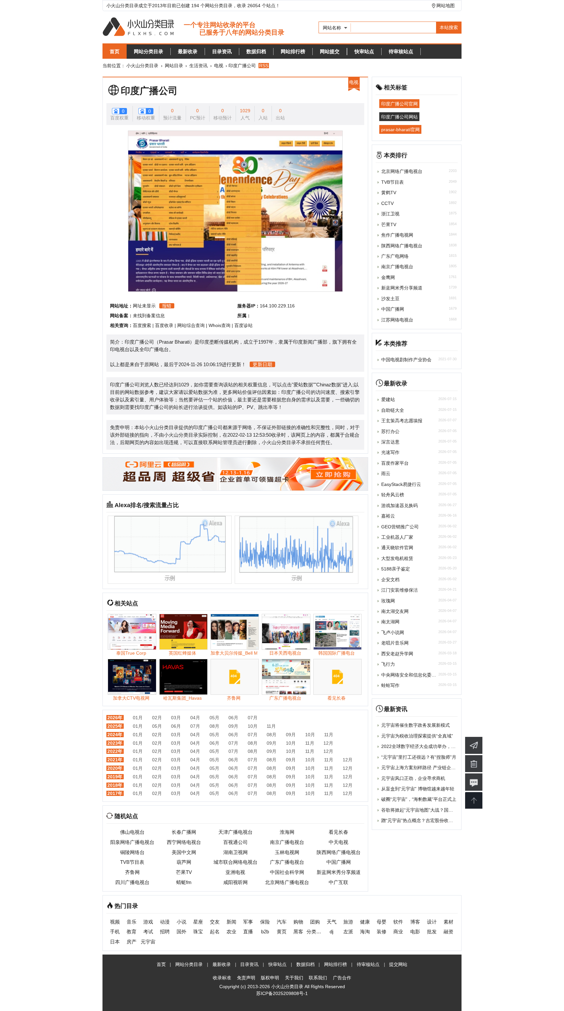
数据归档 (256, 51)
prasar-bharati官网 (400, 129)
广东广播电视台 (287, 862)
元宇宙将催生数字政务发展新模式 (415, 725)
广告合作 (342, 977)
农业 (231, 931)
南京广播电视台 (287, 842)
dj (331, 931)
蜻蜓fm (184, 882)
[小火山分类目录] (193, 27)
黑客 (298, 931)
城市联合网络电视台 (235, 862)
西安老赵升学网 (397, 653)
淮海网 (287, 832)
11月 (271, 726)
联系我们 (318, 977)
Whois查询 (219, 325)
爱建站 (388, 399)
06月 (233, 717)
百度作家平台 (395, 463)
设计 (432, 922)
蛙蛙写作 (390, 685)
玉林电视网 (287, 852)
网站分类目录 (148, 51)
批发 (432, 931)
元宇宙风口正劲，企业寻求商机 (413, 778)
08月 (214, 726)
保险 (265, 922)
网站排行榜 (293, 51)
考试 (148, 931)
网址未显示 (144, 305)
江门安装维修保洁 (399, 590)
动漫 (165, 922)
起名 (215, 931)
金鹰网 (388, 277)
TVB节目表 (132, 862)
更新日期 (262, 364)
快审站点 (364, 51)
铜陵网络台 (132, 852)
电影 (415, 931)
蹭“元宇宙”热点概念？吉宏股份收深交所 (421, 820)
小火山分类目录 (142, 65)
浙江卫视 (390, 213)
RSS (263, 65)
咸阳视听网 (235, 882)
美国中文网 (184, 852)
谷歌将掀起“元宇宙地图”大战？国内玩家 (421, 810)
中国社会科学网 (287, 872)
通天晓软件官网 (397, 547)
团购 (315, 922)
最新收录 (187, 51)
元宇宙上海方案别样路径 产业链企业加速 (423, 767)
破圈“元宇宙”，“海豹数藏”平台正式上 (418, 799)
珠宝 (198, 931)
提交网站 (398, 964)
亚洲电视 (235, 872)
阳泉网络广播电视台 (132, 842)
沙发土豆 (390, 298)
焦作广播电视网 (397, 235)
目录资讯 (222, 51)
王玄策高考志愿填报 (401, 420)
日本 (115, 941)
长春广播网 (184, 832)
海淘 (365, 931)
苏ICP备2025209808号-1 (282, 993)
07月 (253, 717)
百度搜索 (142, 325)
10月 (253, 726)
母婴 (381, 922)
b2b (265, 931)
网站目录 (174, 65)
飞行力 (388, 664)
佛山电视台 (132, 832)
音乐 (131, 922)
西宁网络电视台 (184, 842)
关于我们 (294, 977)
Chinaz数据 (328, 384)
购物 (298, 922)
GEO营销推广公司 (400, 526)
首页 (114, 51)
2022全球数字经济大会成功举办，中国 (420, 746)
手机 (115, 931)
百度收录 (164, 325)
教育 (131, 931)
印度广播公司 (149, 91)
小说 (181, 922)
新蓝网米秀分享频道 (339, 872)
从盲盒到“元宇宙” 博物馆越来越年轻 (417, 788)
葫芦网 (184, 862)
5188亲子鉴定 (395, 568)
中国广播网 (338, 862)
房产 (131, 941)
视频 (115, 922)
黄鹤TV (388, 192)
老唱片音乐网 (395, 642)
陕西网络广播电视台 (339, 852)
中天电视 (338, 842)
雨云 (385, 473)
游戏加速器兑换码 (399, 505)
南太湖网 (390, 621)
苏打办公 (390, 431)
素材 (448, 922)
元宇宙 (148, 941)
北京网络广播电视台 (287, 882)
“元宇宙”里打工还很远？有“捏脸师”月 (418, 757)
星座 (198, 922)
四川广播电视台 (132, 882)
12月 (328, 743)
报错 (166, 305)
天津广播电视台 (235, 832)
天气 (332, 922)
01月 (138, 717)
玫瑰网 (388, 600)
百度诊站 (243, 325)
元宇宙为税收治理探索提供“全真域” (417, 736)
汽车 (282, 922)
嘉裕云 (388, 516)
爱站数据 (303, 384)
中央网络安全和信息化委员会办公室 (417, 674)
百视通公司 (235, 842)
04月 (195, 717)
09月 (233, 726)
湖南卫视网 (235, 852)
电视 (218, 65)
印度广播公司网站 (399, 116)
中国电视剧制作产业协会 (406, 359)
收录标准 (222, 977)
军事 (248, 922)
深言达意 (390, 441)
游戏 (148, 922)
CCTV (387, 203)
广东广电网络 (395, 256)
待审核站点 (401, 51)
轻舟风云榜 (392, 494)
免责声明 (246, 977)
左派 (348, 931)
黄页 (282, 931)
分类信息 (314, 931)
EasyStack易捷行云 (401, 484)
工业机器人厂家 (397, 537)
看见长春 (338, 832)
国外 (181, 931)
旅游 (348, 922)
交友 (215, 922)
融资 (448, 931)
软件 (398, 922)
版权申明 (270, 977)
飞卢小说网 (392, 632)
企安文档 (390, 579)
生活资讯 (198, 65)
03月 (176, 717)
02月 (157, 717)
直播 (248, 931)
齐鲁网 (132, 872)
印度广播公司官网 (399, 103)
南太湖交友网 (395, 611)
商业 (398, 931)
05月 (214, 717)
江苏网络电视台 (397, 319)
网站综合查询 (191, 325)
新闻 (231, 922)
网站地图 (445, 5)
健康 (365, 922)
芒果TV (184, 872)
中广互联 (338, 882)
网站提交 (329, 51)
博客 (415, 922)
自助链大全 (392, 410)
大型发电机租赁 (397, 558)
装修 (381, 931)
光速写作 (390, 452)
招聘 (165, 931)
